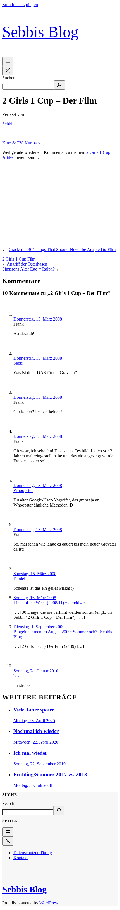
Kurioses (32, 142)
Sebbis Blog (40, 31)
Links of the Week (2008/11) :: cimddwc (49, 602)
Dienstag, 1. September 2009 (38, 626)
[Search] (58, 810)
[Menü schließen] (7, 70)
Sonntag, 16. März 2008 (34, 597)
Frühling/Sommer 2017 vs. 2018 (50, 774)
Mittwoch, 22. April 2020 (35, 742)
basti (17, 675)
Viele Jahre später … (37, 710)
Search (8, 803)
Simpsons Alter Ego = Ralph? (28, 269)
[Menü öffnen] (7, 61)
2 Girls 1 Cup (14, 259)
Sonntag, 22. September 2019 (39, 763)
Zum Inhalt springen (20, 4)
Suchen (8, 77)
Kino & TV (12, 142)
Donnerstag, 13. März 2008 (37, 319)
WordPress (48, 903)
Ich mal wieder (30, 753)
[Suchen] (59, 85)
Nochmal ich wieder (36, 731)
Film (31, 259)
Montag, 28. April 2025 (34, 720)
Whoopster (23, 490)
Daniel (19, 578)
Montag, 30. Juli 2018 (32, 785)
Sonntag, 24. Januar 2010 (35, 670)
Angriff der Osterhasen (27, 264)
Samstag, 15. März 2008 (34, 573)
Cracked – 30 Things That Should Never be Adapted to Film (62, 249)
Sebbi (7, 123)
